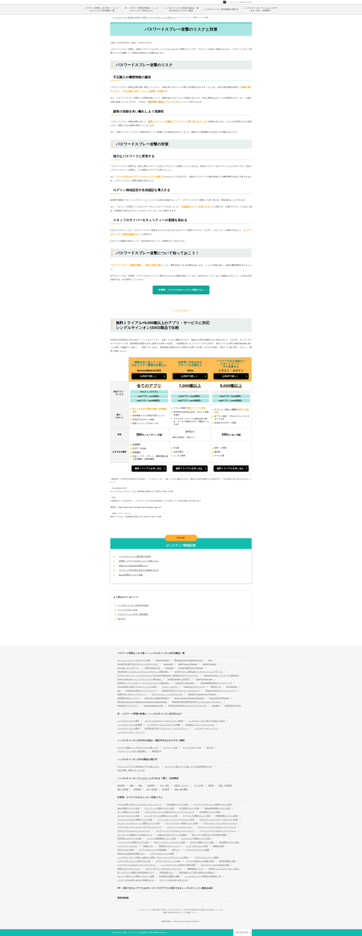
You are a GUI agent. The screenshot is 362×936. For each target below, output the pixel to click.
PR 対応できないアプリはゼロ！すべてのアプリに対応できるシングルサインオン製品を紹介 (165, 888)
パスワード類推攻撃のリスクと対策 (161, 838)
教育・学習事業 (225, 785)
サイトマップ (242, 932)
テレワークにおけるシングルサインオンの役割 (164, 721)
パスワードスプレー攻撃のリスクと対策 (181, 823)
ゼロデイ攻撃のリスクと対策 (202, 842)
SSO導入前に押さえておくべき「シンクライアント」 (167, 728)
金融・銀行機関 (180, 789)
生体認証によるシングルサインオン (200, 725)
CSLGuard (169, 668)
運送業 (211, 785)
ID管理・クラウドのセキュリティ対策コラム (181, 290)
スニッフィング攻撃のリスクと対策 (159, 808)
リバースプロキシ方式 (127, 610)
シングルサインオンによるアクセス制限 (163, 725)
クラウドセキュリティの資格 (162, 854)
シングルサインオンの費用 (128, 728)
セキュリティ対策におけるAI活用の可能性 (209, 835)
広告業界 (165, 789)
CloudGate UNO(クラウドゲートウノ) (141, 691)
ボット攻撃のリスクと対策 (128, 812)
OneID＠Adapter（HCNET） (179, 679)
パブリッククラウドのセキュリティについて (217, 831)
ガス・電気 (164, 785)
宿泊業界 (121, 785)
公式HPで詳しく (148, 376)
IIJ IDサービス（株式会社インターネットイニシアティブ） (199, 672)
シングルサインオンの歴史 (128, 721)
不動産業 (137, 789)
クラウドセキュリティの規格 (206, 857)
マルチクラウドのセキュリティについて (133, 831)
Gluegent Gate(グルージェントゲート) (221, 691)
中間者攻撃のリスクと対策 (226, 816)
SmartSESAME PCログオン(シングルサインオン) (137, 664)
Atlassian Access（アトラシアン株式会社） (222, 675)
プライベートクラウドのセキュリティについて (216, 827)
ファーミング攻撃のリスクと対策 (196, 816)
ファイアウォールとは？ (127, 846)
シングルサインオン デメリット (131, 732)
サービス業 (198, 785)
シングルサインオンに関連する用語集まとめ (203, 876)
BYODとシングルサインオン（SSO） (224, 869)
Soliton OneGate (162, 660)
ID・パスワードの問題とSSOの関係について (135, 872)
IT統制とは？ (148, 846)
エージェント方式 (170, 748)
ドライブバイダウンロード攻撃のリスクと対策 (212, 804)
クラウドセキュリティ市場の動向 (153, 850)
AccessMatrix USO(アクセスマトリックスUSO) (137, 687)
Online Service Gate (204, 679)
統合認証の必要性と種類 (169, 876)
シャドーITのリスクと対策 (197, 846)
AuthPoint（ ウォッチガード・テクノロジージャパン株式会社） (143, 683)
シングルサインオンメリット (206, 728)
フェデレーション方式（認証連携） (133, 614)
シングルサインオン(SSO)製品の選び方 (137, 759)
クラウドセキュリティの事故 (197, 850)
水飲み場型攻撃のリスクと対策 (217, 808)
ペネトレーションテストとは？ (179, 827)
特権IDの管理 (218, 846)
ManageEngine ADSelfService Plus (188, 660)
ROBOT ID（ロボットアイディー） (131, 694)
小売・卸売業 (151, 789)
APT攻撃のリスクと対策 (189, 808)
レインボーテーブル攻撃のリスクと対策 (161, 816)
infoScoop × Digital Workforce (157, 698)
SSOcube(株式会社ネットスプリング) (216, 683)
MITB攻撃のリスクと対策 (177, 804)
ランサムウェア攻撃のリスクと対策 (195, 838)
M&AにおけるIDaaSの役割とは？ (133, 566)
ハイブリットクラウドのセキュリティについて (175, 831)
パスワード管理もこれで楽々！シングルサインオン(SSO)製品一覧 (151, 653)
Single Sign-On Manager (219, 698)
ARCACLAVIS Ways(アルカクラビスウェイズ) (187, 706)
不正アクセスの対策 (125, 850)
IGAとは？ (176, 850)
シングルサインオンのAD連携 (129, 725)
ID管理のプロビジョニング (170, 846)
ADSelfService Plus (233, 706)
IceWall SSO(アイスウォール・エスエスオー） (181, 691)
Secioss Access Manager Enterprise (189, 698)
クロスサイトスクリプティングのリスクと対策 (218, 820)
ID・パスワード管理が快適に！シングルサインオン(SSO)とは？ (149, 714)
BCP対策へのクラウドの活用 (129, 838)
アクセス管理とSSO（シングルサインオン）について (139, 804)
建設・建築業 (122, 789)
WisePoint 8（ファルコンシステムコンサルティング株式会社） (143, 672)
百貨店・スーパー (181, 785)
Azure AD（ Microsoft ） (185, 683)
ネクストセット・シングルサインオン (167, 694)
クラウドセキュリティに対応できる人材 (133, 861)
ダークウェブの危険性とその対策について (134, 835)
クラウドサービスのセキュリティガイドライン (136, 865)
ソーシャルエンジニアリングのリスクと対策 (175, 820)
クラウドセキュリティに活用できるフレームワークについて (169, 812)
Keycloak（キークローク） (128, 668)
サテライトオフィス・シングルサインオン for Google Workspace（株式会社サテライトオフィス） (158, 675)
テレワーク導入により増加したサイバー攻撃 (135, 876)
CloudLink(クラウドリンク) (194, 687)
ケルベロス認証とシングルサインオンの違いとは (137, 748)
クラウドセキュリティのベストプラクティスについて (139, 827)
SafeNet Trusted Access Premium (202, 694)
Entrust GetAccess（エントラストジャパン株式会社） (139, 679)
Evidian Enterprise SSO (153, 706)
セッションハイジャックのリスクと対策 (133, 660)
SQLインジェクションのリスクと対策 (169, 842)
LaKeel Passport (209, 664)
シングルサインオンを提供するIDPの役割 (178, 865)
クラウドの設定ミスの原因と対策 (200, 861)
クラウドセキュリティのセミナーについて (220, 823)
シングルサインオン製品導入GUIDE (239, 2)
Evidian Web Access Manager (190, 668)
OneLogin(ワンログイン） (128, 706)
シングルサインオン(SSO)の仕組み (133, 605)
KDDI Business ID (152, 668)
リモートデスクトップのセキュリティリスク (163, 869)
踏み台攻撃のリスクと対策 (131, 575)
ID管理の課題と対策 (227, 861)
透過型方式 (156, 751)
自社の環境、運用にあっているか (131, 770)
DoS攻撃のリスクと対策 (229, 842)
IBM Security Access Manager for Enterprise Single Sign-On (142, 702)
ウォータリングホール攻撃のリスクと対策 (134, 820)
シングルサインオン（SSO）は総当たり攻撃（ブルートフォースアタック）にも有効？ (153, 857)
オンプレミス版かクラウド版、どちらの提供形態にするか (189, 766)
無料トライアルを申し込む (148, 468)
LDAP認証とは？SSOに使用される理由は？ (197, 872)
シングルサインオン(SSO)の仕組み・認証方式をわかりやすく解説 (151, 740)
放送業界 (151, 785)
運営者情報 (123, 898)
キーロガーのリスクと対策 (128, 816)
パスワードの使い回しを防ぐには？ (174, 880)
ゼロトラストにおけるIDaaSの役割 (215, 865)
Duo (119, 691)
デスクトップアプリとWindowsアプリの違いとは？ (138, 766)
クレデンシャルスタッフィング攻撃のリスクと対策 (138, 823)
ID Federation (231, 687)
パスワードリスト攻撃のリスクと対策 (133, 842)
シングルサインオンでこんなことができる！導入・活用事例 (147, 778)
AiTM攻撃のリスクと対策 (209, 812)
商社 (140, 785)
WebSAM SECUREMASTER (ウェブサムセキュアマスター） (197, 702)
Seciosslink (168, 664)
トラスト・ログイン (170, 687)
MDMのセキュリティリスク (128, 869)
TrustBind (215, 706)
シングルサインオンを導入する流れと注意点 (206, 721)
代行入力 (121, 619)
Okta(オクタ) (216, 687)
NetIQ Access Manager (187, 664)
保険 (131, 785)
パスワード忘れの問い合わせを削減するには (139, 570)
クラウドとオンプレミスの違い (168, 861)
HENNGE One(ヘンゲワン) (128, 698)
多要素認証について (195, 869)
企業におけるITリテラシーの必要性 (172, 835)
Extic (210, 660)
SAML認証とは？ (167, 872)
